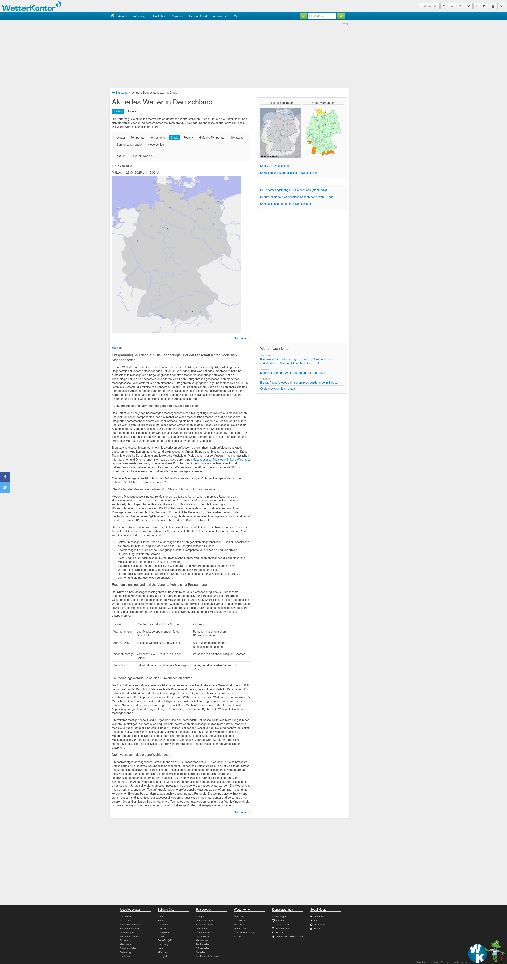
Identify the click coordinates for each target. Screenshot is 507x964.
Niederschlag (156, 144)
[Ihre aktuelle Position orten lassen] (303, 16)
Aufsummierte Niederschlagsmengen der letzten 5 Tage (298, 197)
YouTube (318, 928)
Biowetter (177, 16)
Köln (160, 948)
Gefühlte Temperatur (212, 137)
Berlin (161, 916)
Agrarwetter (220, 16)
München (163, 952)
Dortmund (163, 924)
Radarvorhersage (129, 928)
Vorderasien (202, 940)
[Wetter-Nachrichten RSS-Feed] (460, 6)
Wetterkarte (126, 916)
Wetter (121, 137)
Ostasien (201, 952)
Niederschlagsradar (130, 924)
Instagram (319, 924)
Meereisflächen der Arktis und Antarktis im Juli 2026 (292, 373)
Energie (280, 932)
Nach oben (241, 338)
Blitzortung (125, 940)
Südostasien (203, 948)
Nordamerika (203, 928)
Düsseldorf (164, 932)
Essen (161, 936)
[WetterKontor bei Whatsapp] (501, 6)
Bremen (162, 920)
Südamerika (202, 936)
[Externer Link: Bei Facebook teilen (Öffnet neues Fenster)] (5, 477)
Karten (118, 111)
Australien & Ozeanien (208, 956)
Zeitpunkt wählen (142, 156)
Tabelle (132, 111)
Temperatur (138, 137)
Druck (174, 137)
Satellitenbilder (128, 948)
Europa (200, 916)
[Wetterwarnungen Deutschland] (323, 131)
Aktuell (122, 16)
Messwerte (126, 944)
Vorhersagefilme (128, 932)
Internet (280, 920)
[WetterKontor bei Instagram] (484, 6)
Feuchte (188, 137)
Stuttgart (162, 956)
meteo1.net (240, 920)
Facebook (319, 916)
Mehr (237, 16)
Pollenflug (125, 952)
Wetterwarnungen (129, 936)
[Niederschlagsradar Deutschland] (280, 132)
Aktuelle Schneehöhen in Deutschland (287, 204)
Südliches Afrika (204, 924)
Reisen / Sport (198, 16)
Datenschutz (429, 6)
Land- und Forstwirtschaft (289, 936)
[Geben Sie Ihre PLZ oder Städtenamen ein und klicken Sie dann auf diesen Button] (341, 16)
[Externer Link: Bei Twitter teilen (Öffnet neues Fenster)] (5, 487)
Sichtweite (237, 137)
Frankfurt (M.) (165, 940)
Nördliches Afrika (205, 920)
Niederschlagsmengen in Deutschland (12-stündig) (295, 190)
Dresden (162, 928)
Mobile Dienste (284, 924)
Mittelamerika (203, 932)
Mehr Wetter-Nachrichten (279, 388)
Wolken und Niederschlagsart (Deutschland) (291, 173)
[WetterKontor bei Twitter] (469, 6)
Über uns (239, 916)
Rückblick (159, 16)
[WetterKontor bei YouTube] (493, 6)
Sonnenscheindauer (129, 144)
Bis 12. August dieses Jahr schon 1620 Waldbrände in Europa (299, 382)
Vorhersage (140, 16)
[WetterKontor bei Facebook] (476, 6)
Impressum (240, 924)
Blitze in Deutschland (276, 166)
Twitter (317, 920)
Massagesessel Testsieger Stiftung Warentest (221, 459)
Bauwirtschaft (283, 928)
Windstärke (158, 137)
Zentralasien (203, 944)
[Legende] (443, 6)
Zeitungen (281, 916)
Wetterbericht (127, 920)
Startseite (121, 92)
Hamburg (163, 944)
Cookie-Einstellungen (245, 932)
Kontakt (238, 936)
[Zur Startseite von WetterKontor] (112, 16)
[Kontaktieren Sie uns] (452, 6)
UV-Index (125, 956)
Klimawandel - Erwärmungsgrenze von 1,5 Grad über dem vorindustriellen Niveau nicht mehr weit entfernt (296, 361)
